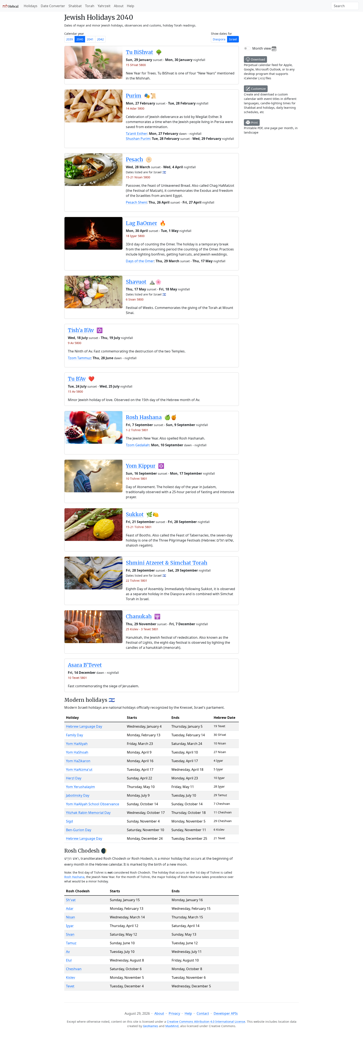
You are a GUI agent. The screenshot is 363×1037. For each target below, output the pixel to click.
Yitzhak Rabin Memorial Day (88, 812)
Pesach (134, 159)
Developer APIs (226, 1013)
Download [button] (257, 59)
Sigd (69, 821)
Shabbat (75, 6)
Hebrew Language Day (84, 726)
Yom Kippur (140, 466)
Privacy (174, 1013)
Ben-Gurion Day (78, 830)
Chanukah (139, 616)
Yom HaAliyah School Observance (92, 804)
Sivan (70, 934)
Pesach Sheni (136, 202)
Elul (69, 960)
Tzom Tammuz (79, 358)
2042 (100, 39)
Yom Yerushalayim (80, 786)
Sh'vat (71, 900)
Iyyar (70, 925)
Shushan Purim (138, 138)
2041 (90, 39)
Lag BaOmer (141, 223)
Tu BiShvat (139, 52)
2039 (69, 39)
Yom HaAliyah (77, 743)
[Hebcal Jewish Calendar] (11, 6)
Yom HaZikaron (78, 761)
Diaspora (219, 39)
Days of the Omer (140, 261)
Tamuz (71, 943)
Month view (262, 48)
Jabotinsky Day (77, 795)
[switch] (247, 48)
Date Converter (53, 6)
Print (254, 122)
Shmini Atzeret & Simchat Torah (166, 563)
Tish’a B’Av (81, 330)
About (119, 6)
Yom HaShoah (77, 752)
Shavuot (136, 282)
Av (68, 951)
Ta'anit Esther (136, 133)
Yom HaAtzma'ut (79, 769)
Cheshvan (74, 969)
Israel (233, 39)
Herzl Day (73, 778)
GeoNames (150, 1026)
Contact (203, 1013)
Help (130, 6)
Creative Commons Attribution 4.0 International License (206, 1022)
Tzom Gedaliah (137, 445)
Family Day (74, 735)
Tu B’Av (77, 379)
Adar (70, 908)
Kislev (70, 977)
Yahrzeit (104, 6)
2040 (79, 39)
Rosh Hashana (144, 417)
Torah (89, 6)
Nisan (70, 917)
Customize (258, 89)
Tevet (70, 986)
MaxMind (172, 1026)
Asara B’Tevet (85, 665)
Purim (133, 96)
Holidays (30, 6)
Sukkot (135, 514)
